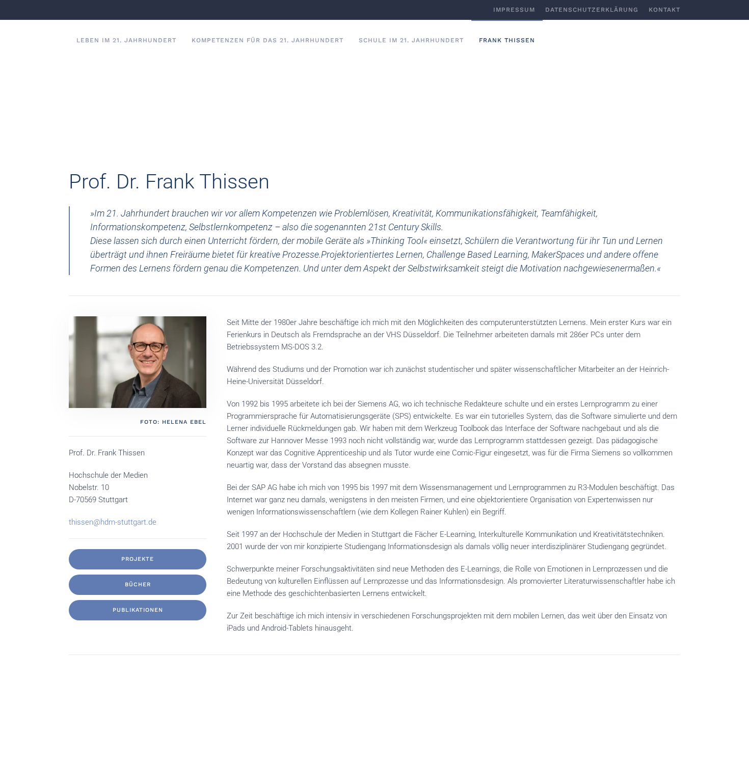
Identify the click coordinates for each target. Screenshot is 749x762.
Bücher (138, 584)
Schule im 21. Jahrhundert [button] (411, 40)
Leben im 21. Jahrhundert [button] (126, 40)
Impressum (514, 9)
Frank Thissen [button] (507, 40)
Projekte (137, 559)
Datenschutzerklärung (591, 9)
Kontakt (664, 9)
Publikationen (138, 610)
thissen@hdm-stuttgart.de (112, 522)
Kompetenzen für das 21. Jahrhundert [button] (267, 40)
